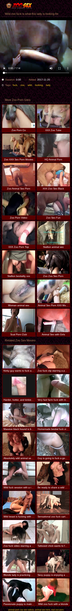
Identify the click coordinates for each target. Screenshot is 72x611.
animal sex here (42, 610)
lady (48, 85)
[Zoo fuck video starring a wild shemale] (19, 531)
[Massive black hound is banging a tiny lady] (19, 415)
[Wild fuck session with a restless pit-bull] (19, 473)
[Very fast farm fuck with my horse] (53, 386)
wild (30, 85)
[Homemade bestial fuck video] (53, 415)
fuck (15, 85)
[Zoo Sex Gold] (21, 5)
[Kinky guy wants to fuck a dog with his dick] (19, 356)
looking (39, 85)
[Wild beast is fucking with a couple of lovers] (19, 502)
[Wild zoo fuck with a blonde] (53, 590)
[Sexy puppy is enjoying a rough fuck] (53, 561)
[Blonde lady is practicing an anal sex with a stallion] (19, 561)
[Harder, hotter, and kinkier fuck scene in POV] (19, 386)
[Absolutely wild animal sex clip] (19, 444)
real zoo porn (57, 610)
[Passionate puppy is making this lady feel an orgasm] (19, 590)
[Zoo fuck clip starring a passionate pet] (53, 356)
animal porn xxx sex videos (21, 610)
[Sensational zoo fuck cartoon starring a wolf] (53, 502)
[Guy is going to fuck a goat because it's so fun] (53, 444)
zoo (22, 85)
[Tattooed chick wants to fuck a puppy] (53, 531)
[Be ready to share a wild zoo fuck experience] (53, 473)
